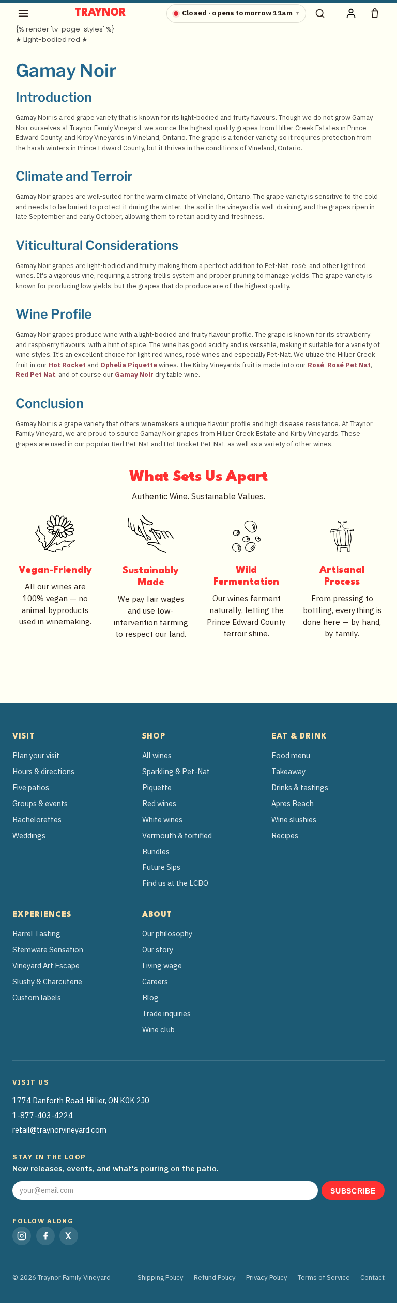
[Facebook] (45, 1236)
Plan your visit (35, 755)
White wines (162, 819)
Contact (372, 1277)
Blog (150, 997)
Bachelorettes (37, 819)
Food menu (290, 755)
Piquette (157, 787)
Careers (155, 981)
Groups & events (40, 803)
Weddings (28, 835)
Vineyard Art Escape (46, 965)
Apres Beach (292, 803)
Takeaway (288, 771)
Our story (157, 949)
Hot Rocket (67, 364)
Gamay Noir (134, 374)
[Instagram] (21, 1236)
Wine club (158, 1029)
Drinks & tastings (299, 787)
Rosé (316, 364)
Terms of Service (324, 1277)
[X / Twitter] (68, 1236)
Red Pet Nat (35, 374)
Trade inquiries (166, 1013)
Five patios (30, 787)
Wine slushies (293, 819)
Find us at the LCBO (175, 883)
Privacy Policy (266, 1277)
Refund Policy (215, 1277)
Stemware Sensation (47, 949)
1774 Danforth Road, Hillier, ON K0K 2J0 (80, 1100)
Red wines (159, 803)
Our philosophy (167, 933)
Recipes (284, 835)
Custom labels (36, 997)
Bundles (156, 851)
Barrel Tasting (36, 933)
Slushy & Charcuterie (47, 981)
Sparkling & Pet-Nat (176, 771)
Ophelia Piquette (128, 364)
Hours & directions (43, 771)
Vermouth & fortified (177, 835)
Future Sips (161, 867)
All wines (157, 755)
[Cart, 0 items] (375, 13)
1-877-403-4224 (42, 1115)
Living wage (162, 965)
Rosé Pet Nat (349, 364)
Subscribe (352, 1191)
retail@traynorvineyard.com (59, 1130)
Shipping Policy (161, 1277)
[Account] (351, 13)
